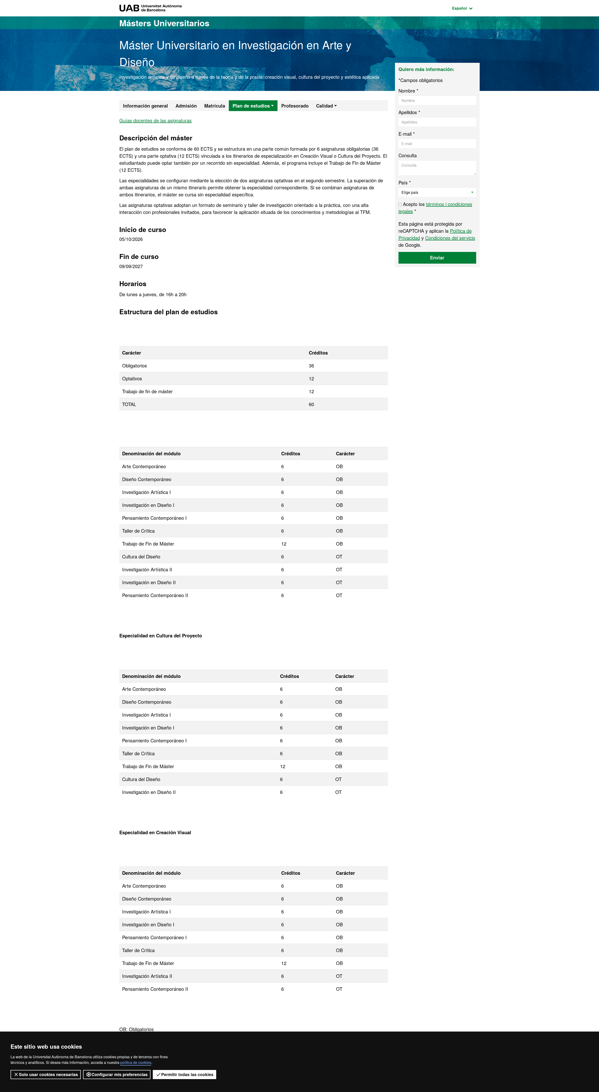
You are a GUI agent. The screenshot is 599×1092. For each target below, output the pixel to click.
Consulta (407, 155)
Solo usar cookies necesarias (48, 1074)
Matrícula (214, 105)
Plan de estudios (251, 105)
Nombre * (408, 90)
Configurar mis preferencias (119, 1074)
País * (404, 182)
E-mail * (406, 133)
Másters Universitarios (164, 23)
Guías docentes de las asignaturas (155, 120)
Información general (145, 105)
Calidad (324, 105)
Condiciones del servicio (450, 237)
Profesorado (295, 105)
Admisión (186, 105)
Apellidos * (409, 112)
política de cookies (135, 1062)
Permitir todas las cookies (187, 1074)
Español (466, 8)
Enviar (437, 257)
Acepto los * (435, 207)
